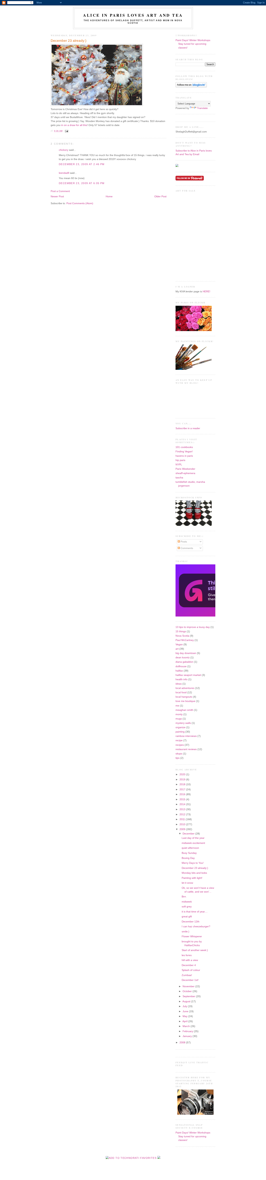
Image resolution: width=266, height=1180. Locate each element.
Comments (186, 548)
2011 (183, 819)
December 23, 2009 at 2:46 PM (82, 164)
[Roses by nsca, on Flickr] (194, 330)
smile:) (185, 931)
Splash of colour (191, 970)
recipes (180, 745)
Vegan (179, 644)
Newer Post (57, 196)
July (185, 1006)
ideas (179, 683)
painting (180, 731)
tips (178, 758)
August (186, 1001)
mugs (179, 718)
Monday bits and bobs (194, 873)
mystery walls (183, 723)
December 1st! (190, 980)
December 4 (189, 965)
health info (181, 679)
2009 (183, 829)
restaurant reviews (186, 749)
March (187, 1026)
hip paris (180, 460)
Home (109, 196)
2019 (183, 779)
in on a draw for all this (73, 125)
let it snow (187, 883)
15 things (181, 631)
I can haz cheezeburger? (196, 926)
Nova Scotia (182, 635)
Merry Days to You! (193, 863)
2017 (183, 789)
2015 (183, 799)
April (185, 1021)
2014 (183, 804)
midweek (187, 901)
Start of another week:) (195, 950)
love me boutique (185, 701)
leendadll (64, 173)
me (177, 705)
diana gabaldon (184, 662)
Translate (202, 108)
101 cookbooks (184, 447)
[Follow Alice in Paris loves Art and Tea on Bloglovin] (191, 86)
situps (179, 753)
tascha (179, 477)
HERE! (206, 291)
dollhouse (181, 666)
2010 (183, 824)
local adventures (185, 688)
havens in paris (184, 456)
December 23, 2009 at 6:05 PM (82, 183)
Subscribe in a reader (188, 428)
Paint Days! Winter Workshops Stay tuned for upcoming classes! (193, 44)
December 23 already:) (68, 41)
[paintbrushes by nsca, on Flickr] (194, 369)
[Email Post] (66, 131)
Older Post (160, 196)
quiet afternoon (190, 848)
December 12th (190, 921)
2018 (183, 784)
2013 (183, 809)
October (188, 991)
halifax (179, 670)
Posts (183, 541)
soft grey (187, 906)
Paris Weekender (185, 469)
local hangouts (184, 696)
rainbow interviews (186, 736)
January (188, 1036)
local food (181, 692)
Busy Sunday (189, 853)
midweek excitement (193, 843)
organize (180, 727)
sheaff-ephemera (185, 473)
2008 (183, 1042)
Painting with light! (192, 878)
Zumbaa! (187, 975)
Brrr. (184, 896)
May (185, 1016)
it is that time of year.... (195, 911)
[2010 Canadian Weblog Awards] (215, 615)
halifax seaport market (188, 675)
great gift (187, 916)
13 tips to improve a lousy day (193, 627)
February (188, 1031)
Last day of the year (193, 838)
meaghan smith (184, 710)
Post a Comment (60, 191)
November (189, 986)
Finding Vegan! (184, 451)
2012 (183, 814)
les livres (187, 955)
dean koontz (183, 657)
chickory (63, 150)
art (177, 648)
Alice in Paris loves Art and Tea (133, 15)
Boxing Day (188, 858)
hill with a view (190, 960)
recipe (179, 740)
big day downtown (186, 653)
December (189, 833)
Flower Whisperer (192, 936)
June (186, 1011)
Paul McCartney (185, 640)
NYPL (179, 464)
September (189, 996)
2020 (183, 774)
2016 (183, 794)
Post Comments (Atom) (79, 203)
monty (179, 714)
